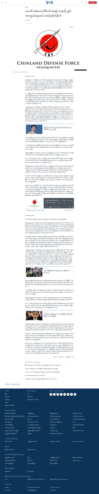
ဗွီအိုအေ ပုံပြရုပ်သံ (54, 463)
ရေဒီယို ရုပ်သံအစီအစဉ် (10, 460)
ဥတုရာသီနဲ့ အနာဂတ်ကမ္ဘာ (33, 416)
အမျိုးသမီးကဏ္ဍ (53, 430)
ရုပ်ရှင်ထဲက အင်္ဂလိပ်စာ (55, 441)
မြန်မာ (26, 7)
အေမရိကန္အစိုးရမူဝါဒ (31, 490)
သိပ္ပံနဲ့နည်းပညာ (30, 413)
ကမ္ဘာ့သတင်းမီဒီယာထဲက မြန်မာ (11, 430)
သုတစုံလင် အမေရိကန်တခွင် (79, 419)
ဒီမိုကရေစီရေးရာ (8, 422)
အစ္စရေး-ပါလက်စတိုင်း (10, 405)
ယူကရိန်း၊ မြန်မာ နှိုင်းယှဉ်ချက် (34, 427)
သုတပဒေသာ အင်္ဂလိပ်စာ (78, 441)
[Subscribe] (75, 394)
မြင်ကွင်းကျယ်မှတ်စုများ (55, 416)
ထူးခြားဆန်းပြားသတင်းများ (33, 430)
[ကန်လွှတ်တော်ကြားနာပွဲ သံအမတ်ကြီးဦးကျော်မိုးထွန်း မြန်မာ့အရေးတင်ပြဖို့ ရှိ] (34, 315)
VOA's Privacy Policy (55, 487)
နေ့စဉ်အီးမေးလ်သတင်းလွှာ (33, 399)
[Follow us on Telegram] (64, 394)
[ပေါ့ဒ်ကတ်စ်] (71, 394)
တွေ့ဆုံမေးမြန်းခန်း (31, 463)
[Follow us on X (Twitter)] (54, 394)
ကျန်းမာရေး (52, 427)
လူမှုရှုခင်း (29, 433)
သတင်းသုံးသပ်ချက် (9, 419)
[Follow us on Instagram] (61, 394)
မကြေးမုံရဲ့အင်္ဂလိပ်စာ (32, 441)
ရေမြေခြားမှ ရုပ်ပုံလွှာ (54, 457)
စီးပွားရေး (29, 419)
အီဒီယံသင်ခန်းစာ (8, 441)
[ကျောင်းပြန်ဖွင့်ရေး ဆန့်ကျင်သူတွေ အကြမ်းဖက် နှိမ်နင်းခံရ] (34, 272)
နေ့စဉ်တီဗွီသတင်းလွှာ (9, 457)
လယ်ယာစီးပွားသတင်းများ (33, 424)
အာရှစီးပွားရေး (53, 424)
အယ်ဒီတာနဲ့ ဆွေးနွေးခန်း (10, 413)
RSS (28, 393)
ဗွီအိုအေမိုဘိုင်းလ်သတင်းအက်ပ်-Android (59, 479)
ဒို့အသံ (74, 427)
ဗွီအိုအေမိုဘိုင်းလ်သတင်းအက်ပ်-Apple (35, 479)
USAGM (7, 487)
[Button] (71, 27)
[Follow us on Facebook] (51, 394)
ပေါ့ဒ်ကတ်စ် (29, 396)
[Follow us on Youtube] (57, 394)
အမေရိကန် (7, 399)
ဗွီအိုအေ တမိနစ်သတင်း (78, 457)
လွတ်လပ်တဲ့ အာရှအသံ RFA (33, 487)
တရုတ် (6, 402)
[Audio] (82, 2)
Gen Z (74, 422)
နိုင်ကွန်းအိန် (27, 20)
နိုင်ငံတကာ (7, 396)
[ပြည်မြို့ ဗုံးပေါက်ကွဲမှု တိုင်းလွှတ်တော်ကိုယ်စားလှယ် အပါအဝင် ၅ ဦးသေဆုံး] (34, 129)
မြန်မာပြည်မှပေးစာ (54, 413)
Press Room (8, 490)
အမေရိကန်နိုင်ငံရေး (9, 424)
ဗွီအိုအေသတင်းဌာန (50, 202)
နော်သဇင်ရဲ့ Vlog (76, 460)
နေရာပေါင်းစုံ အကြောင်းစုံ (78, 424)
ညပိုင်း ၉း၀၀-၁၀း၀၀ (31, 449)
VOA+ (6, 479)
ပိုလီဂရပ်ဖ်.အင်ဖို (53, 460)
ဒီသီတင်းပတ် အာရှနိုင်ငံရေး (56, 422)
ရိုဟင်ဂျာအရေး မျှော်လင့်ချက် (56, 433)
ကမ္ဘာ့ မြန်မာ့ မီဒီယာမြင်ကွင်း (11, 433)
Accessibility (53, 490)
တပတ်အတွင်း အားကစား (32, 422)
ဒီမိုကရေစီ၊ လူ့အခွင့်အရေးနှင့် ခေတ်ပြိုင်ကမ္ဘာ (14, 416)
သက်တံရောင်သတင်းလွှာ (78, 430)
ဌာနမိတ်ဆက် (8, 471)
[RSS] (68, 394)
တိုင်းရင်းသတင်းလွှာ (77, 413)
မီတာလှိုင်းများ (30, 471)
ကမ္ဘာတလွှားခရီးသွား (54, 419)
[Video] (86, 2)
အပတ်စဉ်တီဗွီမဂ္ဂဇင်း (9, 463)
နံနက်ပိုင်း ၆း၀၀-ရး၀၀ (9, 449)
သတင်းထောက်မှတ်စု (9, 427)
